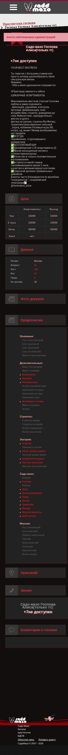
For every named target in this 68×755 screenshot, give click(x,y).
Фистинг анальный (32, 462)
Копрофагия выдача (33, 458)
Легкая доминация (32, 493)
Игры (25, 489)
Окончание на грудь (33, 390)
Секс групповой (30, 348)
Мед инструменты (32, 512)
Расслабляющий (31, 527)
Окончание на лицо (32, 393)
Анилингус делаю (32, 447)
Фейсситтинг (29, 516)
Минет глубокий (30, 370)
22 (35, 265)
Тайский (26, 539)
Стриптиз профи (31, 420)
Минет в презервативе (34, 355)
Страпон (26, 443)
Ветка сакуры (29, 554)
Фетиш (25, 500)
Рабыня (26, 485)
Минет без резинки (32, 367)
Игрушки (26, 378)
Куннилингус (29, 374)
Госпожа (26, 481)
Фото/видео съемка (32, 401)
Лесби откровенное (32, 428)
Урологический (30, 542)
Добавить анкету (47, 739)
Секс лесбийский (31, 351)
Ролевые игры (30, 382)
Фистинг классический (34, 466)
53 (35, 273)
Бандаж (26, 478)
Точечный (27, 546)
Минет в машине (31, 405)
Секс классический (32, 340)
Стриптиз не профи (32, 424)
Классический (29, 531)
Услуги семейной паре (34, 386)
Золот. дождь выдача (34, 451)
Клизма (26, 508)
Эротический (29, 550)
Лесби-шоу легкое (32, 432)
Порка (25, 497)
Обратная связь (26, 739)
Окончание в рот (31, 397)
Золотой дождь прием (34, 455)
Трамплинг (28, 504)
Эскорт (26, 409)
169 (36, 269)
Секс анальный (30, 344)
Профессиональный (33, 535)
